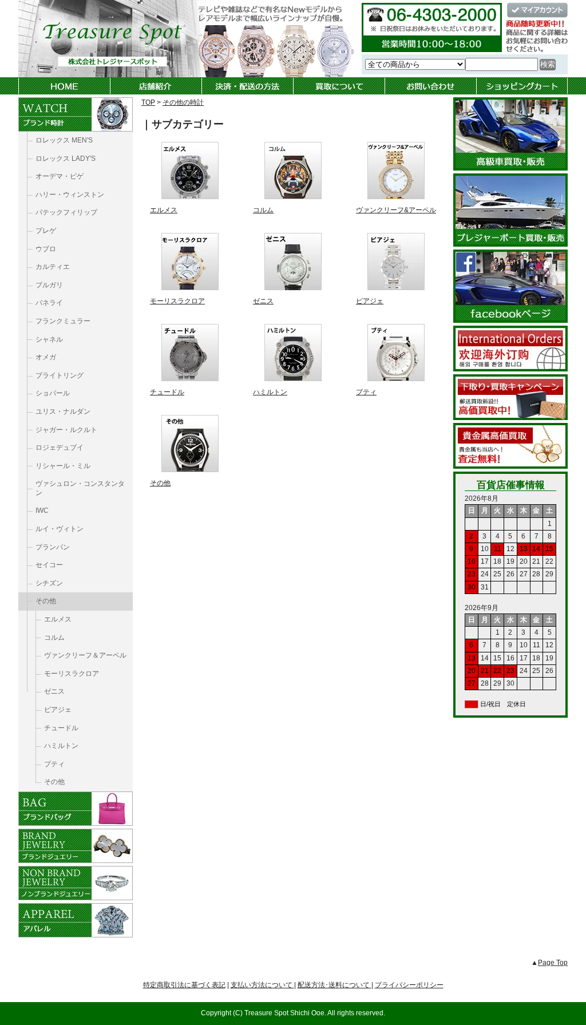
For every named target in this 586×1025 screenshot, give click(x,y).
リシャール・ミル (62, 466)
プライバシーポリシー (409, 985)
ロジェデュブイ (59, 448)
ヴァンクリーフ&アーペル (396, 210)
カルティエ (52, 267)
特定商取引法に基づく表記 (184, 985)
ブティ (366, 392)
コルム (263, 210)
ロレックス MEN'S (64, 140)
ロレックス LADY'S (65, 159)
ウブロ (45, 249)
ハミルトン (270, 392)
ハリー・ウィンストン (69, 195)
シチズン (49, 583)
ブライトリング (59, 375)
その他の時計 (183, 102)
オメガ (45, 357)
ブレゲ (45, 231)
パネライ (49, 303)
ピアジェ (369, 301)
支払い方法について (262, 985)
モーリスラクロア (177, 301)
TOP (148, 102)
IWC (42, 510)
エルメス (163, 210)
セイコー (49, 565)
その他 (160, 483)
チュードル (167, 392)
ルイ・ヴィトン (59, 529)
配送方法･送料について (334, 985)
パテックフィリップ (66, 212)
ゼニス (263, 301)
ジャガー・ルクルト (66, 430)
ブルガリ (49, 285)
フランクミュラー (62, 321)
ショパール (52, 393)
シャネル (49, 339)
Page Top (553, 963)
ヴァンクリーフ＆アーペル (85, 655)
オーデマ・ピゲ (59, 176)
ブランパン (52, 547)
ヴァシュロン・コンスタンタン (80, 488)
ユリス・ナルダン (62, 411)
